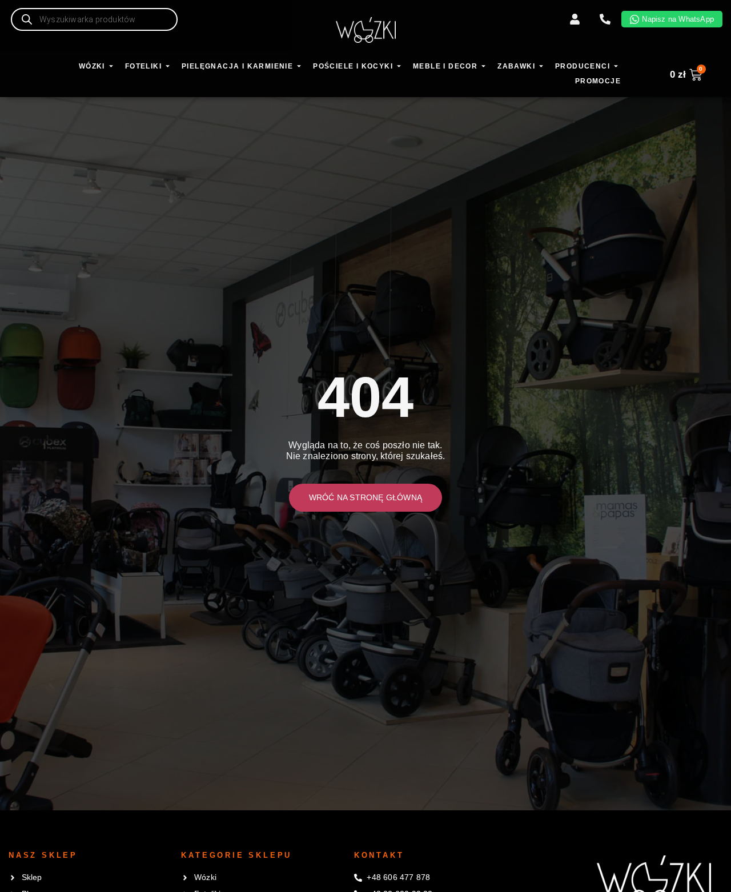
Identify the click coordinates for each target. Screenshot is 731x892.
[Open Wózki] (111, 67)
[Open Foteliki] (167, 67)
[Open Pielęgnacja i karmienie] (299, 67)
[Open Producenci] (616, 67)
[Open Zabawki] (541, 67)
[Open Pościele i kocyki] (399, 67)
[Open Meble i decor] (483, 67)
